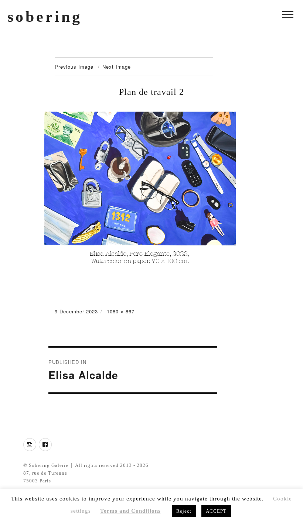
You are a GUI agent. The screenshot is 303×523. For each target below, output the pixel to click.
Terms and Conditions (130, 511)
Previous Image (74, 66)
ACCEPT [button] (216, 511)
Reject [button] (183, 511)
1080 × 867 (121, 311)
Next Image (116, 66)
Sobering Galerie (48, 465)
